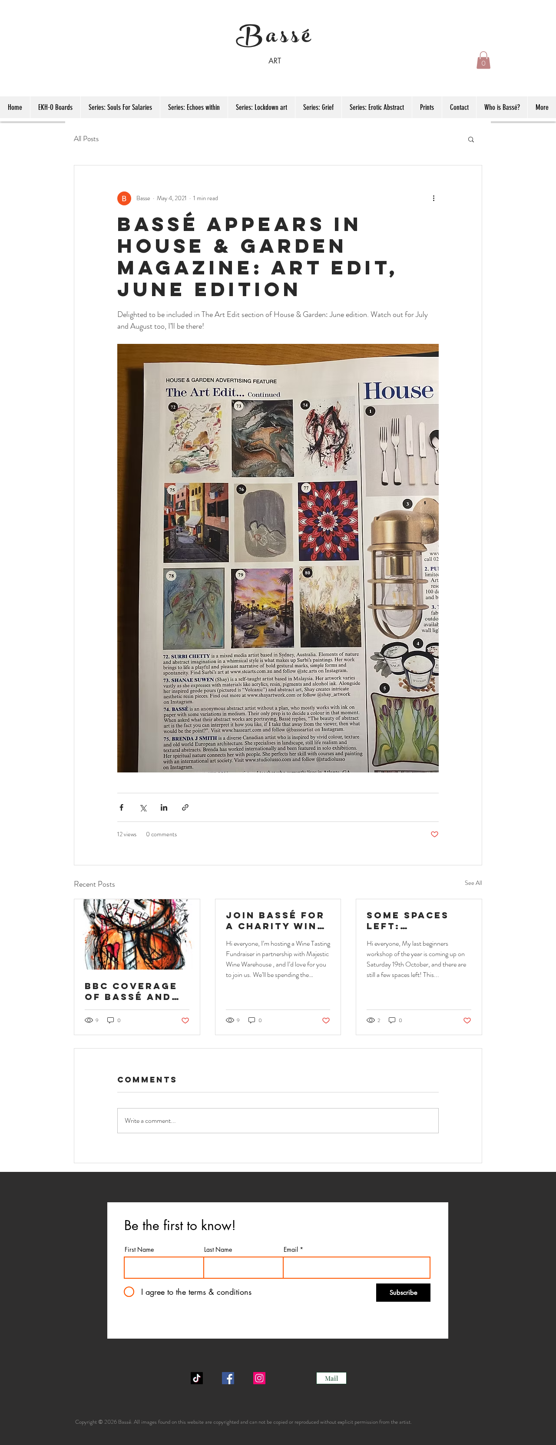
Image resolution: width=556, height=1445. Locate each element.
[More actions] (433, 198)
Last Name (218, 1250)
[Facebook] (228, 1378)
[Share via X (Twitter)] (143, 807)
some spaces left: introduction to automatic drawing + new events (415, 920)
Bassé (275, 38)
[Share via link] (185, 807)
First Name (139, 1250)
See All (473, 882)
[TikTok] (197, 1378)
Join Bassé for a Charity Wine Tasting (275, 920)
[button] (483, 60)
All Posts (86, 139)
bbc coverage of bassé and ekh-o (131, 991)
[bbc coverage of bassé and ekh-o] (137, 934)
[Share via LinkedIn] (164, 807)
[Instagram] (259, 1378)
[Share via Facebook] (121, 807)
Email (291, 1250)
